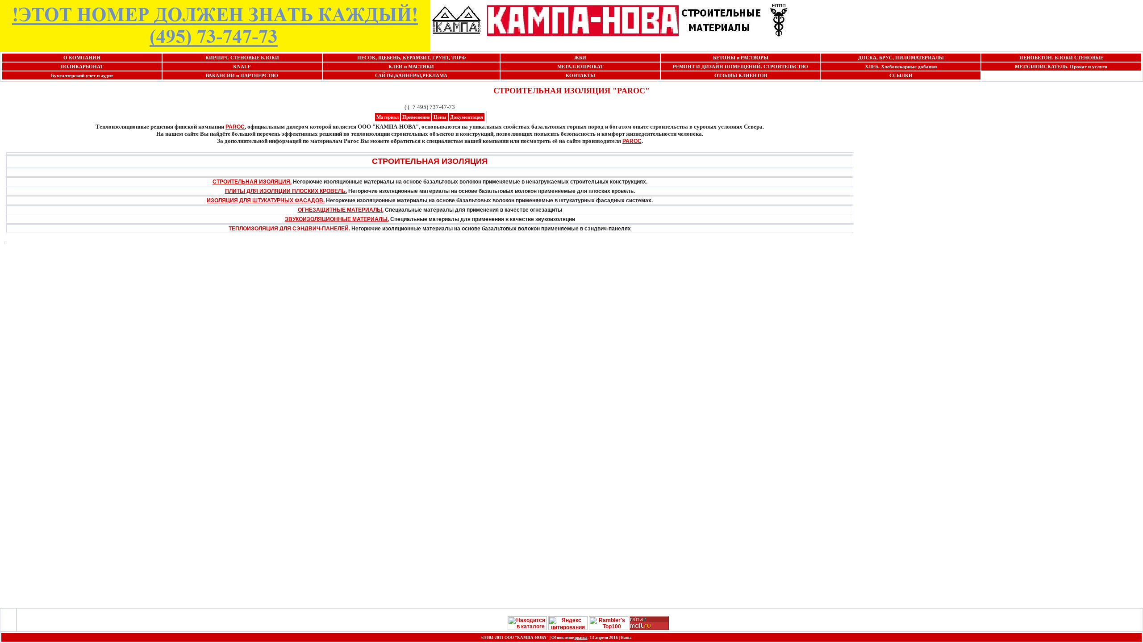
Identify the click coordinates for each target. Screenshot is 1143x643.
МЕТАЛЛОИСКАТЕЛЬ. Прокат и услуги (1061, 66)
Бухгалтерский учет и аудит (82, 75)
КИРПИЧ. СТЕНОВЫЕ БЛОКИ (242, 57)
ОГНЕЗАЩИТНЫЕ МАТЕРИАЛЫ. (341, 210)
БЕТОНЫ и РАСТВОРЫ (740, 57)
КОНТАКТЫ (580, 75)
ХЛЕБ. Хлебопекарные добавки (901, 66)
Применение (416, 117)
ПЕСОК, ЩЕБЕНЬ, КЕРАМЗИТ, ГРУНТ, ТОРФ (411, 57)
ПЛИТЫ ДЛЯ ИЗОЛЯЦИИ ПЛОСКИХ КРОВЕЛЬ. (286, 191)
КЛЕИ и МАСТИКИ (411, 66)
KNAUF (242, 66)
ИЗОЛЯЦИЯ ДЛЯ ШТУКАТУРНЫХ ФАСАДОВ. (266, 200)
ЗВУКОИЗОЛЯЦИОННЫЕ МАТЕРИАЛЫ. (337, 219)
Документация (466, 117)
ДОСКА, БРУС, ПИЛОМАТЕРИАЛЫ (901, 57)
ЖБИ (580, 57)
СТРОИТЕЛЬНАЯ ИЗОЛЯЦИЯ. (252, 182)
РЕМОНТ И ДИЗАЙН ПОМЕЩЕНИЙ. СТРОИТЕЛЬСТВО (740, 66)
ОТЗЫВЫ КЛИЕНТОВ (740, 75)
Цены (440, 117)
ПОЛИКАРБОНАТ (81, 66)
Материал (387, 117)
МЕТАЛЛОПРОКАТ (580, 66)
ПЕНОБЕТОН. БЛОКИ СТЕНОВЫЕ (1061, 57)
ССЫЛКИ (901, 75)
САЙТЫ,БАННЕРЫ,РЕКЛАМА (411, 75)
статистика (647, 637)
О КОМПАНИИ (81, 57)
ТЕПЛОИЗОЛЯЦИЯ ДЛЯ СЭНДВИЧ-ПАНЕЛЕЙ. (289, 228)
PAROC (235, 127)
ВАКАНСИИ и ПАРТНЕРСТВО (242, 75)
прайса (581, 637)
